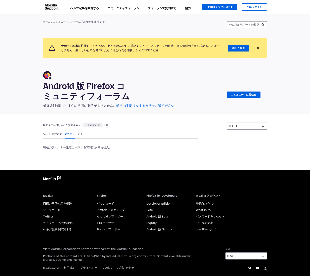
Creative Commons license (64, 259)
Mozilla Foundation (129, 249)
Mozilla (52, 179)
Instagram (265, 268)
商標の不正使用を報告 (57, 203)
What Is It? (203, 210)
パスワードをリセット (210, 216)
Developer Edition (159, 203)
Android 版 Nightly (159, 229)
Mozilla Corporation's (65, 249)
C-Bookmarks (93, 125)
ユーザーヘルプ (206, 229)
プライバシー (88, 267)
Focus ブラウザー (108, 229)
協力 (188, 8)
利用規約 (69, 267)
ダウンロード (105, 203)
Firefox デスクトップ (111, 210)
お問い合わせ (125, 267)
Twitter (48, 216)
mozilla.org (51, 267)
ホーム (47, 21)
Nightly (151, 223)
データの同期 (204, 223)
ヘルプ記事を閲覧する (84, 8)
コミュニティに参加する (59, 223)
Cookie (107, 267)
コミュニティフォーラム (123, 8)
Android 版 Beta (157, 216)
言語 (227, 249)
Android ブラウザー (110, 216)
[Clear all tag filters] (106, 125)
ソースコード (51, 210)
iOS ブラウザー (107, 223)
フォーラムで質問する (162, 8)
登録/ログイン (254, 6)
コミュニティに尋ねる (243, 94)
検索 (263, 25)
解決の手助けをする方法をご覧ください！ (147, 106)
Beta (149, 210)
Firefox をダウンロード (220, 6)
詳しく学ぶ (238, 48)
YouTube (257, 268)
